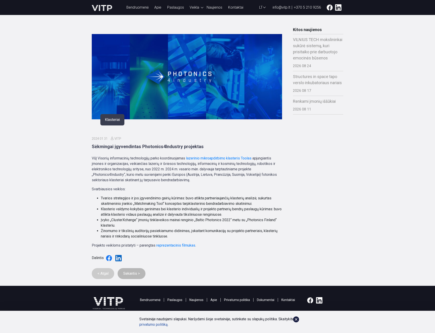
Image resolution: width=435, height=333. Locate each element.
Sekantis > (131, 273)
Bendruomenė (137, 7)
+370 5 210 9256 (307, 7)
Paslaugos (175, 7)
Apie (157, 7)
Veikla (194, 7)
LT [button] (261, 7)
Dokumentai (265, 300)
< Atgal (103, 273)
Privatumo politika (237, 300)
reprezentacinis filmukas (175, 245)
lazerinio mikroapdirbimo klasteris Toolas (218, 158)
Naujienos (214, 7)
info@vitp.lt (281, 7)
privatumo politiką (153, 324)
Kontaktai (235, 7)
